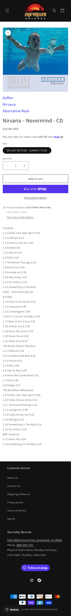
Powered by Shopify (48, 609)
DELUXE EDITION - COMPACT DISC (27, 150)
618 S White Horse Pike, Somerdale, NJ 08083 (34, 540)
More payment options (35, 197)
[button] (7, 11)
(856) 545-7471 (24, 545)
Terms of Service (16, 510)
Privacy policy (15, 502)
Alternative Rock (16, 111)
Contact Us (13, 486)
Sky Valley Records (30, 609)
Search (11, 518)
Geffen (8, 97)
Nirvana (9, 104)
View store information (20, 217)
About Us (12, 477)
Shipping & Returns (18, 494)
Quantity (7, 158)
